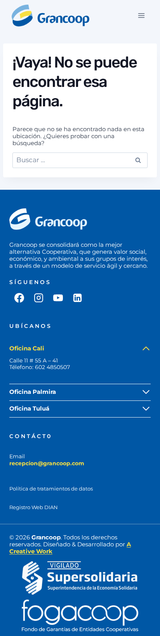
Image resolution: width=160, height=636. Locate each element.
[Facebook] (19, 297)
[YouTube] (58, 297)
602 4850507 (52, 367)
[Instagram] (38, 297)
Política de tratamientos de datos (51, 489)
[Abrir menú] (141, 15)
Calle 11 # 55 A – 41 (33, 360)
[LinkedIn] (77, 297)
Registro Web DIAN (33, 507)
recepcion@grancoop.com (46, 463)
